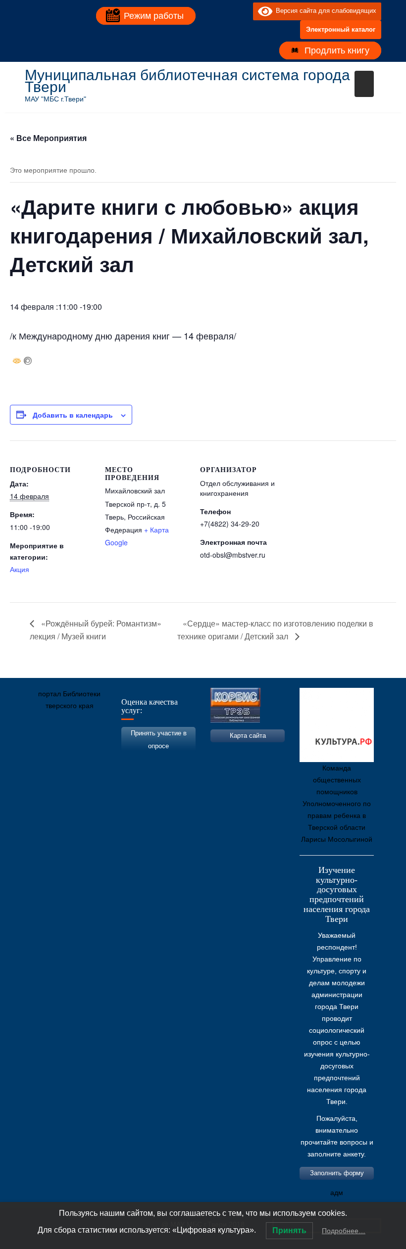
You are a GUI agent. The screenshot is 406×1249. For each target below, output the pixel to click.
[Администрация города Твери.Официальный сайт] (47, 752)
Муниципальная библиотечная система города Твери (187, 81)
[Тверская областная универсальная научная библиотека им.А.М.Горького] (106, 752)
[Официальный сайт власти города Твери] (225, 752)
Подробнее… (343, 1231)
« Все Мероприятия (48, 138)
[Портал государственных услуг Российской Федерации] (77, 752)
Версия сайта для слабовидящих (324, 10)
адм (336, 1193)
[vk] (225, 11)
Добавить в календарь (73, 415)
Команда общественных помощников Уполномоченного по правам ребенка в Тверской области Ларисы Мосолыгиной (336, 803)
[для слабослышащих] (243, 11)
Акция (19, 569)
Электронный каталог (340, 29)
